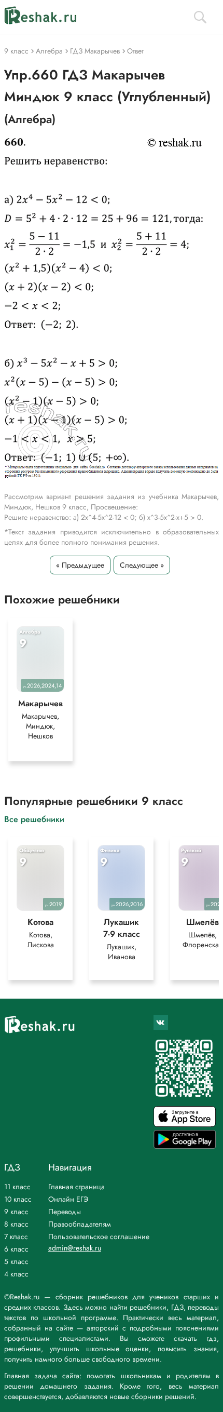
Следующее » (142, 565)
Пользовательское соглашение (98, 1236)
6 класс (16, 1249)
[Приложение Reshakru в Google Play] (185, 1146)
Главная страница (76, 1186)
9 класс (16, 1211)
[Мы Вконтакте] (161, 1022)
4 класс (16, 1274)
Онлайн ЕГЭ (68, 1199)
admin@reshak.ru (74, 1248)
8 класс (16, 1224)
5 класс (16, 1261)
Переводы (64, 1211)
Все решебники (34, 818)
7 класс (16, 1236)
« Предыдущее (80, 565)
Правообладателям (79, 1224)
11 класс (17, 1186)
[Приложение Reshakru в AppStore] (185, 1124)
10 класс (18, 1199)
